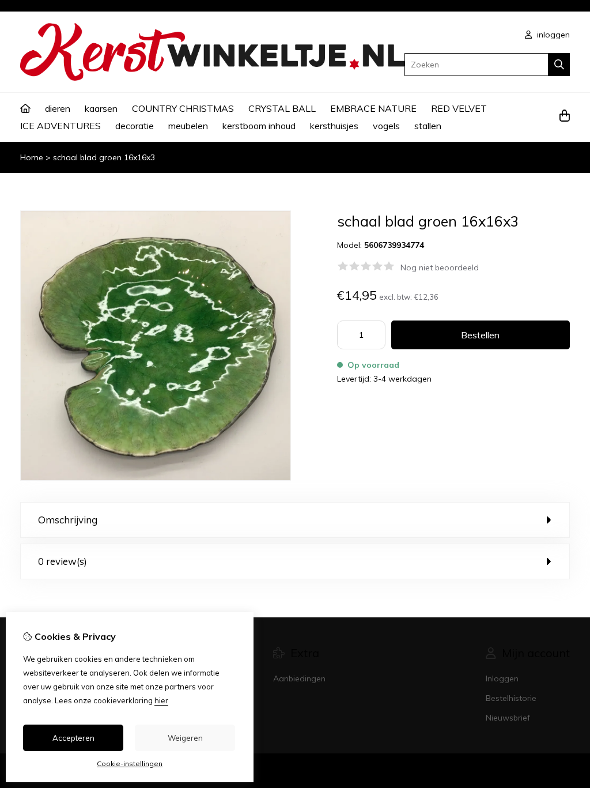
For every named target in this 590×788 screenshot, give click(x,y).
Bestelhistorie (511, 698)
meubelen (188, 125)
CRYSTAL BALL (282, 108)
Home (31, 157)
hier (161, 700)
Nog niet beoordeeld (439, 267)
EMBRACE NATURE (373, 108)
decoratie (134, 125)
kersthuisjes (334, 125)
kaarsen (101, 108)
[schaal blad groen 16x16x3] (155, 478)
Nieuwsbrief (508, 717)
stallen (427, 125)
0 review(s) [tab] (62, 561)
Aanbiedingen (299, 678)
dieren (57, 108)
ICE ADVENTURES (60, 125)
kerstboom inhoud (259, 125)
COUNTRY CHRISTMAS (183, 108)
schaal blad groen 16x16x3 (104, 157)
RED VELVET (459, 108)
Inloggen (502, 678)
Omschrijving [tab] (67, 520)
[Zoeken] (559, 64)
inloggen (552, 34)
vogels (386, 125)
